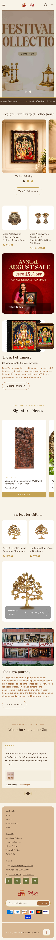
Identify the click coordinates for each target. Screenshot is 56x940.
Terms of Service (12, 850)
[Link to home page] (28, 892)
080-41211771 (28, 874)
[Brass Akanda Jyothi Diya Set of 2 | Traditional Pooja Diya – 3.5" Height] (41, 218)
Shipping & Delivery (13, 838)
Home (7, 815)
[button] (26, 92)
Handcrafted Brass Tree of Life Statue (41, 549)
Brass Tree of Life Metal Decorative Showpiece (14, 549)
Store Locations (11, 823)
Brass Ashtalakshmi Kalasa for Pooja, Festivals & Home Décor (14, 237)
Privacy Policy (11, 846)
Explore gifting (37, 612)
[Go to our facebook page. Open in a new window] (8, 881)
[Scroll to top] (46, 932)
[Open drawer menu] (4, 5)
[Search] (46, 5)
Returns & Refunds (13, 842)
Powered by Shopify (31, 932)
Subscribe (43, 903)
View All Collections (28, 191)
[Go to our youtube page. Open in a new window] (26, 881)
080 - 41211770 (15, 874)
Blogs (7, 827)
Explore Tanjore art (16, 386)
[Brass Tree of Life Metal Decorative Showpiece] (14, 532)
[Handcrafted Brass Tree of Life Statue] (41, 532)
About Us (9, 819)
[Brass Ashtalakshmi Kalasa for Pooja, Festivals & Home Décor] (14, 218)
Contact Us (10, 854)
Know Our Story (14, 704)
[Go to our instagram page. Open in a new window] (17, 881)
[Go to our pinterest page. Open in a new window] (35, 881)
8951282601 (24, 870)
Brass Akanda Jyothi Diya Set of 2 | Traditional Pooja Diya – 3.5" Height (41, 238)
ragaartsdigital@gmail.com (22, 865)
